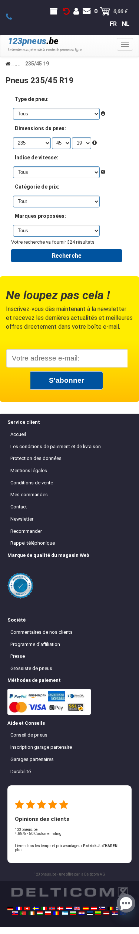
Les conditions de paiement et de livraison (55, 446)
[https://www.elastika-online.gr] (65, 913)
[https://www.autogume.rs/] (115, 913)
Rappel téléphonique (32, 543)
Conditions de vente (31, 482)
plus (19, 850)
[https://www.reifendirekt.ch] (27, 908)
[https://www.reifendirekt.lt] (98, 913)
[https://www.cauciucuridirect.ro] (56, 913)
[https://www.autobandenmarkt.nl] (69, 908)
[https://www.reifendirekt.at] (94, 908)
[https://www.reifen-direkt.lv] (106, 913)
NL (125, 23)
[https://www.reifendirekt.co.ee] (90, 913)
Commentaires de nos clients (41, 632)
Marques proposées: (40, 216)
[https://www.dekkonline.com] (52, 908)
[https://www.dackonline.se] (36, 908)
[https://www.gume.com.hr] (82, 913)
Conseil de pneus (28, 735)
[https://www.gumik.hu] (40, 913)
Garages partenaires (32, 759)
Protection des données (36, 458)
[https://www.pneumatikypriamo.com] (15, 913)
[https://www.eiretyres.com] (31, 913)
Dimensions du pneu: (40, 128)
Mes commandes (29, 494)
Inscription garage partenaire (41, 747)
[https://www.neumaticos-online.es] (86, 908)
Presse (17, 656)
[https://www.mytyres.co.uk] (77, 908)
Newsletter (21, 519)
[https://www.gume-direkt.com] (102, 908)
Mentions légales (28, 470)
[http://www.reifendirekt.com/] (123, 913)
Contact (18, 507)
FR (113, 23)
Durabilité (20, 771)
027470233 (13, 17)
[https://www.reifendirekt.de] (10, 908)
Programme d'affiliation (35, 644)
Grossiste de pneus (31, 668)
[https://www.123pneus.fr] (19, 908)
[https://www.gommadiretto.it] (44, 908)
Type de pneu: (32, 99)
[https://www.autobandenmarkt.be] (110, 908)
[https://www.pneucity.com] (23, 913)
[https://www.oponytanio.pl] (48, 913)
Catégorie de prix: (37, 187)
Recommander (26, 531)
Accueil (18, 434)
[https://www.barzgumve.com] (73, 913)
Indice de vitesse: (36, 157)
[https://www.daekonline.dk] (60, 908)
